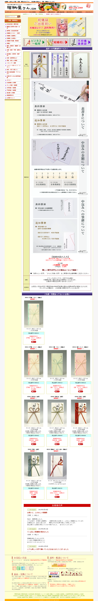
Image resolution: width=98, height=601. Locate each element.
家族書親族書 (55, 595)
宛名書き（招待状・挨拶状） (13, 54)
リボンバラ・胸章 (11, 63)
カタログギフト (39, 597)
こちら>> (40, 565)
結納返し (62, 594)
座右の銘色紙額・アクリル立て (14, 72)
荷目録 (65, 595)
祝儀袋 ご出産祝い (11, 38)
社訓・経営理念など (12, 58)
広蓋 (30, 595)
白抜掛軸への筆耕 (11, 82)
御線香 (49, 595)
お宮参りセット (11, 98)
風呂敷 (39, 595)
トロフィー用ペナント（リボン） (14, 66)
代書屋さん (47, 597)
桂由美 (26, 595)
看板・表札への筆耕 (12, 60)
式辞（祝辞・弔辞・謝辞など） (14, 50)
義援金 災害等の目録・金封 (13, 27)
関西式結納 (24, 594)
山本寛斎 (21, 595)
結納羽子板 (25, 597)
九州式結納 (31, 594)
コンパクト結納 (45, 594)
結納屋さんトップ (28, 14)
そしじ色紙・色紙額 (12, 85)
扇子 (79, 595)
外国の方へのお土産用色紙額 (14, 76)
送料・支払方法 (60, 597)
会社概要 (53, 597)
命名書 (19, 597)
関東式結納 (17, 594)
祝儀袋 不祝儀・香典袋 (13, 40)
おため (70, 595)
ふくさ (34, 595)
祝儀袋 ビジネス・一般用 (13, 33)
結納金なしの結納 (78, 594)
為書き (8, 43)
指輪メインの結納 (54, 594)
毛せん (74, 595)
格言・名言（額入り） (12, 69)
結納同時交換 (69, 594)
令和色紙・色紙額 (11, 87)
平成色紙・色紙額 (11, 90)
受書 (61, 595)
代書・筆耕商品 (39, 14)
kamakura (15, 595)
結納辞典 (68, 597)
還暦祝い (31, 597)
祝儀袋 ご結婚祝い (11, 35)
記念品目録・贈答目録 (12, 24)
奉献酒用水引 (10, 95)
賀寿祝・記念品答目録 (12, 30)
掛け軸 (83, 595)
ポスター (9, 80)
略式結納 (37, 594)
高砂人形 (44, 595)
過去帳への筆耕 (11, 92)
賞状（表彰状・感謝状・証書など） (14, 46)
